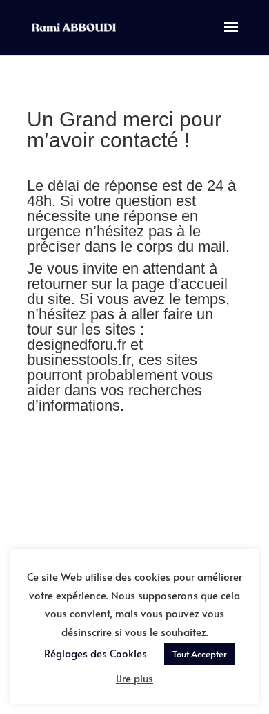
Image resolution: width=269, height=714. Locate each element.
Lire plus (134, 677)
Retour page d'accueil (135, 479)
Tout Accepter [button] (199, 654)
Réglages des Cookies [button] (95, 653)
